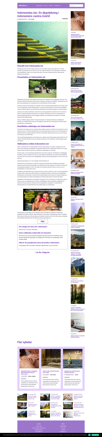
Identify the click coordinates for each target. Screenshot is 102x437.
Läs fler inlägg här (43, 252)
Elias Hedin (53, 374)
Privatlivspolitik (95, 434)
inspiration (23, 378)
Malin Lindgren (32, 376)
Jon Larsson (31, 19)
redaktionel (65, 18)
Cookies (51, 5)
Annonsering (39, 5)
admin (76, 374)
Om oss (45, 5)
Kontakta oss (57, 5)
